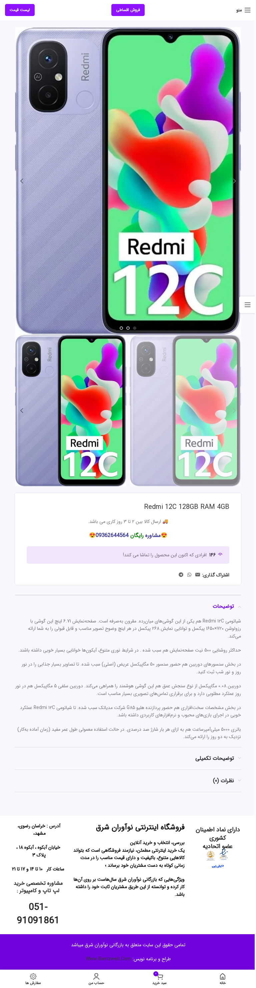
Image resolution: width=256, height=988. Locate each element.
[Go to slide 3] (121, 328)
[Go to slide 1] (134, 328)
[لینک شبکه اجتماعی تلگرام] (181, 575)
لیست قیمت (20, 10)
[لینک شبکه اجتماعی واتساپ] (189, 575)
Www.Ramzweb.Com (108, 959)
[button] (234, 181)
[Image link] (223, 854)
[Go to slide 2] (128, 328)
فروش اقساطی (128, 10)
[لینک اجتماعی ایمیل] (197, 575)
